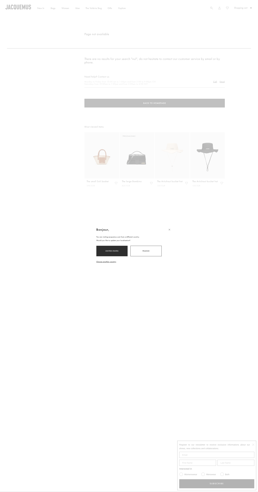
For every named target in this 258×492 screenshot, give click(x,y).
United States (112, 251)
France (146, 251)
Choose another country (106, 261)
